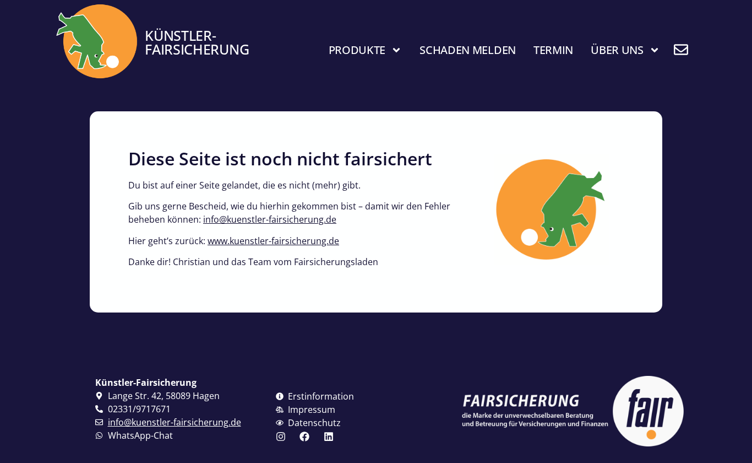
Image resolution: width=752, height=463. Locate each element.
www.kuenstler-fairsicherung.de (273, 241)
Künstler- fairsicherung (197, 42)
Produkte (357, 49)
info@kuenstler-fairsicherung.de (269, 219)
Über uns (617, 49)
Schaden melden (467, 49)
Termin (553, 49)
